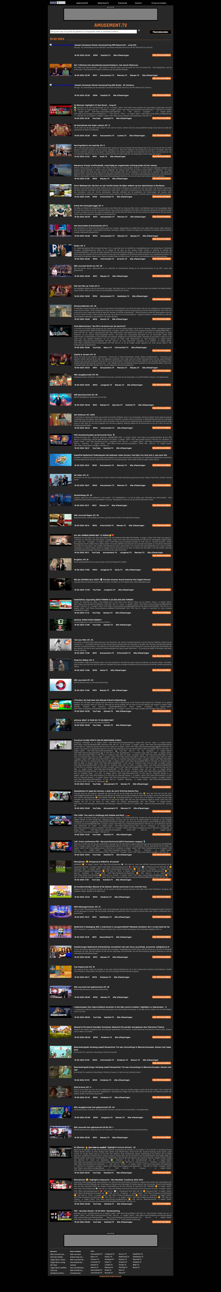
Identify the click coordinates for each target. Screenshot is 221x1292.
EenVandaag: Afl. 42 (83, 495)
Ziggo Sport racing (57, 1262)
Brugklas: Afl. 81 (81, 559)
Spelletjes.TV (123, 296)
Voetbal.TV (105, 55)
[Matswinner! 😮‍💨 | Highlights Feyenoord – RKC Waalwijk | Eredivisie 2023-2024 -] (60, 1190)
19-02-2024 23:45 (82, 55)
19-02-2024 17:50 (82, 570)
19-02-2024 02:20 (82, 1137)
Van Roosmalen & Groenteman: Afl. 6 (91, 225)
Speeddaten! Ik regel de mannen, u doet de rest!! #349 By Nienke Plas (106, 791)
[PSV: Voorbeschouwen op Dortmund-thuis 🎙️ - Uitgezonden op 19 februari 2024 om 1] (60, 445)
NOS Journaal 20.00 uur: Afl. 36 (88, 266)
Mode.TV (108, 1270)
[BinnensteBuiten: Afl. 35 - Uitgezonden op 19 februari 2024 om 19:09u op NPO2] (60, 316)
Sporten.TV (117, 405)
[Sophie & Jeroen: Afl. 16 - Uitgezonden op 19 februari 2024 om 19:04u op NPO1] (60, 364)
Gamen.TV (107, 613)
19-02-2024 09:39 (82, 957)
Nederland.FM (82, 3)
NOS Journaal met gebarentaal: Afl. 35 (91, 987)
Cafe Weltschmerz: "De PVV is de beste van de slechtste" (100, 326)
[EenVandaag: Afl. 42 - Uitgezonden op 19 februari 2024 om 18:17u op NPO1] (60, 505)
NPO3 (95, 236)
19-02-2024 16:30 (82, 711)
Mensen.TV (122, 75)
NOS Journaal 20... (77, 1260)
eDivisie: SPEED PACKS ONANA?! (88, 620)
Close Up (53, 1270)
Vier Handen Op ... (76, 1262)
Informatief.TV (107, 196)
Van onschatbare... (77, 1268)
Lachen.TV (121, 135)
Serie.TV (118, 570)
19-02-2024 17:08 (82, 625)
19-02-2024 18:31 (81, 465)
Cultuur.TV (95, 1259)
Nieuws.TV (134, 75)
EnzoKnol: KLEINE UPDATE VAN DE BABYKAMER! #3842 (97, 740)
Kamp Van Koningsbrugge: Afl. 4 (88, 205)
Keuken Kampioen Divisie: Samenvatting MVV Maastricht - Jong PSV (105, 45)
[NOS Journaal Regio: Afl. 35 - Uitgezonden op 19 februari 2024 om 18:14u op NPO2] (60, 525)
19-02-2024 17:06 (82, 670)
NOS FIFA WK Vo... (76, 1270)
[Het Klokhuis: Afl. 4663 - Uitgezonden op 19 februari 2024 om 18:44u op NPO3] (60, 425)
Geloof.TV (94, 1267)
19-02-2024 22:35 (82, 75)
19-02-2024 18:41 (81, 448)
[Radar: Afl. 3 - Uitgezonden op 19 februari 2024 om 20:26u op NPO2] (60, 256)
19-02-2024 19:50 (82, 296)
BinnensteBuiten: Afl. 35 (85, 306)
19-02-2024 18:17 (81, 505)
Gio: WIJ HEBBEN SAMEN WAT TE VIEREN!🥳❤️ (94, 535)
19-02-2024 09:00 (82, 997)
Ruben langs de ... (77, 1257)
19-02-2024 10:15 (81, 937)
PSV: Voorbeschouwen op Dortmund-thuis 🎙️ (94, 435)
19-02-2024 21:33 (82, 156)
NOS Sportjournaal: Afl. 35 (86, 394)
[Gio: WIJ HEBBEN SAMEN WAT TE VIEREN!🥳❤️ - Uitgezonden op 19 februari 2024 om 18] (60, 545)
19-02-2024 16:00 (82, 808)
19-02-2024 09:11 (81, 977)
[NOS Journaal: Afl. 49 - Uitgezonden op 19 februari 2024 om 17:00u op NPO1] (60, 690)
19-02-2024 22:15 (81, 118)
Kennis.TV (104, 319)
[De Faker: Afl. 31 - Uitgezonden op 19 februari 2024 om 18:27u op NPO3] (60, 485)
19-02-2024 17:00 (82, 690)
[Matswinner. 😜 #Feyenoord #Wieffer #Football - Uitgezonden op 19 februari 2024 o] (60, 872)
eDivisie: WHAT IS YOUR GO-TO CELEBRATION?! (94, 720)
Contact (138, 3)
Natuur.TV (135, 1060)
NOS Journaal (75, 1254)
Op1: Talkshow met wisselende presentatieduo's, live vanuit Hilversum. (106, 65)
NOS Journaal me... (57, 1254)
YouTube (96, 118)
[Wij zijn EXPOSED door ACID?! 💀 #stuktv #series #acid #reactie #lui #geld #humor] (60, 590)
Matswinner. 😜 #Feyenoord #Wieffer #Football (96, 861)
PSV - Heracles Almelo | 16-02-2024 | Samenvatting (97, 1211)
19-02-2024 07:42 (82, 1097)
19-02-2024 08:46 (82, 1037)
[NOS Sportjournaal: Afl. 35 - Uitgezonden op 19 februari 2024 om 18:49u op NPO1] (60, 405)
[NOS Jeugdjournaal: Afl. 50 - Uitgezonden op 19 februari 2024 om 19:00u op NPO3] (60, 385)
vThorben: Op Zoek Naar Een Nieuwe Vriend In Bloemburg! (100, 700)
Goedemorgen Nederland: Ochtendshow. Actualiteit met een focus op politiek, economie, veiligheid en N (121, 947)
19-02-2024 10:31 (81, 917)
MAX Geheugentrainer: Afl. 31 (87, 907)
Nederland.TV (103, 3)
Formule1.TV (95, 1262)
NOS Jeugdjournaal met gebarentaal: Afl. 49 (94, 1107)
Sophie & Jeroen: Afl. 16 (85, 354)
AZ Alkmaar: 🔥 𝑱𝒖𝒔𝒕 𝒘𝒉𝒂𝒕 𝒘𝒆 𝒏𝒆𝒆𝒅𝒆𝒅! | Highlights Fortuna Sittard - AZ (105, 1147)
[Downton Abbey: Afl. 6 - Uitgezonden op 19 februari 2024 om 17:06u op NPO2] (60, 670)
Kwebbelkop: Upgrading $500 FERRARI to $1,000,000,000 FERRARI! (103, 599)
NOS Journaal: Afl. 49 (83, 680)
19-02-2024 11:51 (81, 879)
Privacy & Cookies (159, 3)
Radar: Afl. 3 (79, 245)
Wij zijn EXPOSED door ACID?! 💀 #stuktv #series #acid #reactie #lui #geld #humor (112, 579)
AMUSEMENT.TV (110, 25)
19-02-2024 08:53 (82, 1017)
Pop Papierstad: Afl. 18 (84, 967)
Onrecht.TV (122, 259)
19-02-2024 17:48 (82, 590)
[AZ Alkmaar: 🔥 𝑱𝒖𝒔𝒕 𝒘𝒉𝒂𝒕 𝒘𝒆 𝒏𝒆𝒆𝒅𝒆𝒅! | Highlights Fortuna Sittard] (60, 1157)
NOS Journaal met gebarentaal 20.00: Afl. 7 (94, 1127)
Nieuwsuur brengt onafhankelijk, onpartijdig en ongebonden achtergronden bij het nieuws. (115, 165)
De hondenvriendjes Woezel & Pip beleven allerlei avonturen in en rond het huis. (110, 887)
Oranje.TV (122, 1265)
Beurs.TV (108, 347)
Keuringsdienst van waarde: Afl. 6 (89, 145)
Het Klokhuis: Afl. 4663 (84, 415)
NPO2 (95, 178)
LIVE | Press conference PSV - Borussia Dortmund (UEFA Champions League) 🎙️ (110, 841)
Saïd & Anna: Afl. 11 (82, 1087)
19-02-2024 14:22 (82, 834)
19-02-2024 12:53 (82, 854)
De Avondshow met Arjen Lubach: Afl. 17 (92, 125)
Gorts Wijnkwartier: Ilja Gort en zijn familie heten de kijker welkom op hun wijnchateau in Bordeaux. (119, 185)
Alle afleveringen (121, 55)
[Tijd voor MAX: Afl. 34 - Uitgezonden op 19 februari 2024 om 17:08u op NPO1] (60, 650)
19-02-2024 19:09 (82, 319)
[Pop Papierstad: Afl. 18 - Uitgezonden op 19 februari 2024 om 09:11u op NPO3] (60, 977)
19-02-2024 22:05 (82, 135)
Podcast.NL (122, 3)
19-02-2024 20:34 (82, 217)
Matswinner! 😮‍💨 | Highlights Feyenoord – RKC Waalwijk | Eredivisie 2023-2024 (108, 1180)
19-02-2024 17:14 (81, 613)
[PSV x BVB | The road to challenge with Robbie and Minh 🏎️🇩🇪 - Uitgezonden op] (60, 825)
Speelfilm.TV (138, 1254)
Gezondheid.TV (106, 937)
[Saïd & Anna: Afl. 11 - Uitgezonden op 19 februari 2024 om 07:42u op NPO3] (60, 1097)
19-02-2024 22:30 (82, 95)
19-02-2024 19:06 (82, 347)
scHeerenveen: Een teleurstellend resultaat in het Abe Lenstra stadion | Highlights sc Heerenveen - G (120, 1007)
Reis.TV (121, 1270)
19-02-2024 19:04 (82, 367)
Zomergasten (75, 1273)
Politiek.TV (123, 1267)
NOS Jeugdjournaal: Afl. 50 (86, 374)
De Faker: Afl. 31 (81, 475)
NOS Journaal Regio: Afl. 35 (86, 515)
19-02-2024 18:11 (81, 552)
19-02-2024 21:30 (82, 178)
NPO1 (95, 75)
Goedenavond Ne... (57, 1273)
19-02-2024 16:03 (82, 784)
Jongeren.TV (106, 385)
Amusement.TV (107, 75)
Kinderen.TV (106, 897)
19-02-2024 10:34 (82, 897)
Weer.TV (136, 1265)
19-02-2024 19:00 (82, 385)
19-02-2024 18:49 (82, 405)
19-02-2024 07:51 (82, 1060)
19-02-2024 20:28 (82, 236)
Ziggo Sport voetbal (58, 1268)
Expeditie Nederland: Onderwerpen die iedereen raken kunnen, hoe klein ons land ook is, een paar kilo (120, 455)
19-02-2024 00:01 (82, 1172)
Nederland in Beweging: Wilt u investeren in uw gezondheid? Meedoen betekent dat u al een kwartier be (122, 927)
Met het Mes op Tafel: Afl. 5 (87, 286)
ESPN (95, 55)
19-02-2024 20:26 (82, 259)
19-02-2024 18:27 (81, 485)
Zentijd (73, 1265)
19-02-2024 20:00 (82, 276)
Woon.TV (136, 1267)
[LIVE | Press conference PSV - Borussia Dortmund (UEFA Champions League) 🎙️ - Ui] (60, 852)
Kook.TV (103, 156)
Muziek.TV (109, 1273)
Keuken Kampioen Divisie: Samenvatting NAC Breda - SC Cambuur (104, 85)
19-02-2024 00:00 (82, 1204)
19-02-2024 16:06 (82, 725)
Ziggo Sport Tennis (57, 1260)
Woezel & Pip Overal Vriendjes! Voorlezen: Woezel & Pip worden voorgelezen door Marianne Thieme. (119, 1027)
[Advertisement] (110, 14)
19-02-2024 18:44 (82, 428)
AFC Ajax (53, 1265)
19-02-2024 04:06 (82, 1117)
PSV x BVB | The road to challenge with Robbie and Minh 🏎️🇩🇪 (102, 815)
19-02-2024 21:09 (82, 196)
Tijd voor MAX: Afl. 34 (83, 640)
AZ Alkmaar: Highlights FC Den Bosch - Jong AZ (95, 105)
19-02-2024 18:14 (81, 525)
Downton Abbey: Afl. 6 (84, 660)
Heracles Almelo (56, 1257)
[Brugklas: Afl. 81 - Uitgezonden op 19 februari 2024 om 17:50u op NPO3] (60, 570)
